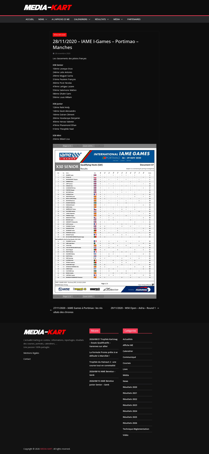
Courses (127, 363)
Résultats (100, 19)
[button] (45, 19)
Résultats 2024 (130, 411)
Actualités (128, 339)
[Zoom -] (75, 145)
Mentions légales (31, 353)
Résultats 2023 (130, 405)
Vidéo (125, 435)
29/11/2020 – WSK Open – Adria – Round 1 (133, 308)
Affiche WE (128, 345)
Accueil (30, 19)
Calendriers (80, 19)
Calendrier (128, 351)
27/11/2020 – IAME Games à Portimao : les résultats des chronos (78, 310)
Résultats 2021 (130, 393)
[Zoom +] (80, 145)
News (41, 19)
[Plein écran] (101, 145)
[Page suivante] (60, 145)
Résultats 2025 (130, 417)
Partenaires (133, 19)
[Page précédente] (55, 145)
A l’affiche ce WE (61, 19)
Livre (125, 369)
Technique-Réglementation (136, 429)
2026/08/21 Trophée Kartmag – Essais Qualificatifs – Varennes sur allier (103, 343)
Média (116, 19)
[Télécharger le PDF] (97, 145)
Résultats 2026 (130, 423)
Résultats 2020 (59, 35)
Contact (27, 359)
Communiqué (129, 357)
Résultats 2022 (130, 399)
